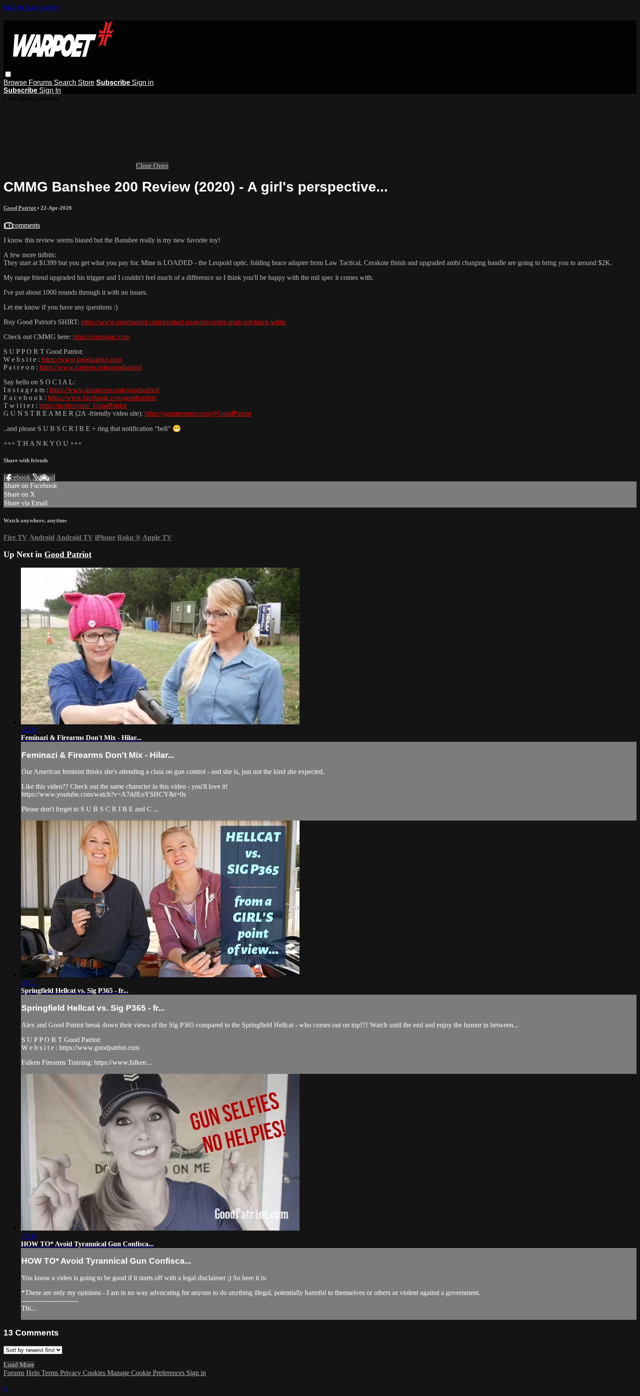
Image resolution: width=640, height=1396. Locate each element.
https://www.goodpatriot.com (81, 359)
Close (144, 165)
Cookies (95, 1372)
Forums (41, 82)
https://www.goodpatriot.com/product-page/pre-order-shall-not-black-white (183, 322)
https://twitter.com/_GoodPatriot (83, 405)
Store (86, 82)
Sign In (50, 90)
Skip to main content (31, 7)
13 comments (21, 225)
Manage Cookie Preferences (146, 1372)
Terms (50, 1372)
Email (47, 477)
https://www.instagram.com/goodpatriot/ (105, 390)
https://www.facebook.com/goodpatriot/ (102, 397)
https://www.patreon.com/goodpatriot (91, 367)
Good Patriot (20, 208)
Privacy (71, 1372)
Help (33, 1372)
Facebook (17, 477)
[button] (8, 74)
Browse (16, 82)
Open (160, 165)
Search (66, 82)
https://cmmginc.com (101, 336)
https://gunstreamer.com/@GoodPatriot (198, 413)
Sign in (143, 82)
